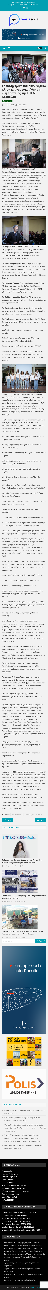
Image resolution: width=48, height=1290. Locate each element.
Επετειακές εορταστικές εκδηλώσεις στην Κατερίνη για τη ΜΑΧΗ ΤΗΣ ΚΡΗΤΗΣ (24, 897)
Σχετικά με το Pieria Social (18, 5)
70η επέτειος (16, 815)
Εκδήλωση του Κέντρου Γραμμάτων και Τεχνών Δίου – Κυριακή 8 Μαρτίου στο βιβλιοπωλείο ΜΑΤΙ (23, 861)
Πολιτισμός (7, 101)
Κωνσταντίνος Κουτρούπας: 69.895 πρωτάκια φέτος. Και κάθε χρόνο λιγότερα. (24, 1147)
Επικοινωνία (34, 5)
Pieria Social (22, 105)
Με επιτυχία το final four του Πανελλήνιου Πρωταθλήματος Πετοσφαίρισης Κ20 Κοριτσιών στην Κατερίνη (9, 820)
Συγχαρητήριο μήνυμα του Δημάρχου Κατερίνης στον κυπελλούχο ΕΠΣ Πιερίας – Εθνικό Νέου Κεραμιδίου (41, 820)
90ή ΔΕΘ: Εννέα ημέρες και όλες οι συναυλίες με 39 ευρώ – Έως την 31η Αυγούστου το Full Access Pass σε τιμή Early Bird (25, 1128)
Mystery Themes (35, 1287)
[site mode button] (40, 48)
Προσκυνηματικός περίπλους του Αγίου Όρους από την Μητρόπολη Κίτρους (25, 1112)
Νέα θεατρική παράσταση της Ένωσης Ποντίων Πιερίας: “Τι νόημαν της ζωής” (22, 1119)
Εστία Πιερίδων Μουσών (33, 815)
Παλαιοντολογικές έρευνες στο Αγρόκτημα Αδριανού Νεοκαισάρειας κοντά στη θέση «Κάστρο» (22, 932)
